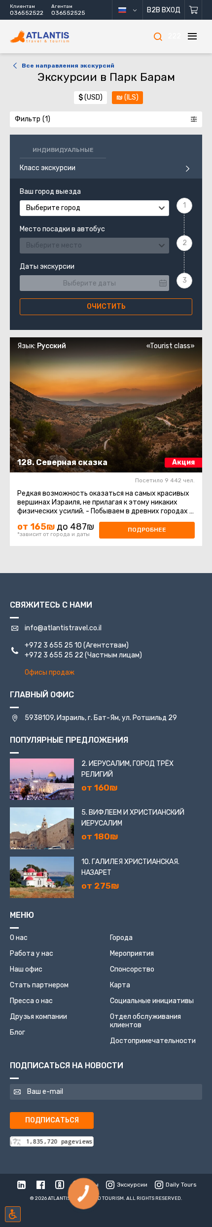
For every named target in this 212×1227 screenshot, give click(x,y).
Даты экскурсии (47, 266)
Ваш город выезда (50, 191)
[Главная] (54, 36)
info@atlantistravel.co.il (63, 628)
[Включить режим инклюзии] (13, 1214)
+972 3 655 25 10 (53, 645)
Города (121, 938)
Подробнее (147, 529)
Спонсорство (132, 969)
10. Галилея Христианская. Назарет (130, 867)
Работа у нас (31, 953)
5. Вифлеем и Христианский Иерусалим (132, 818)
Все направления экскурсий (68, 65)
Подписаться (52, 1120)
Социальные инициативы (152, 1001)
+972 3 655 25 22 (54, 655)
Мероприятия (132, 953)
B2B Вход (163, 10)
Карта (120, 985)
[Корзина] (193, 10)
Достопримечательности (153, 1041)
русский (131, 10)
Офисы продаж (49, 672)
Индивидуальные (63, 149)
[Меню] (192, 36)
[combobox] (94, 208)
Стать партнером (39, 985)
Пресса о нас (31, 1001)
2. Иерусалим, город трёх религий (127, 769)
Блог (17, 1032)
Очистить (106, 306)
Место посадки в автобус (62, 229)
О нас (19, 938)
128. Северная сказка (62, 462)
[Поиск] (158, 36)
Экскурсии (132, 1184)
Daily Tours (181, 1184)
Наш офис (26, 969)
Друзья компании (38, 1016)
